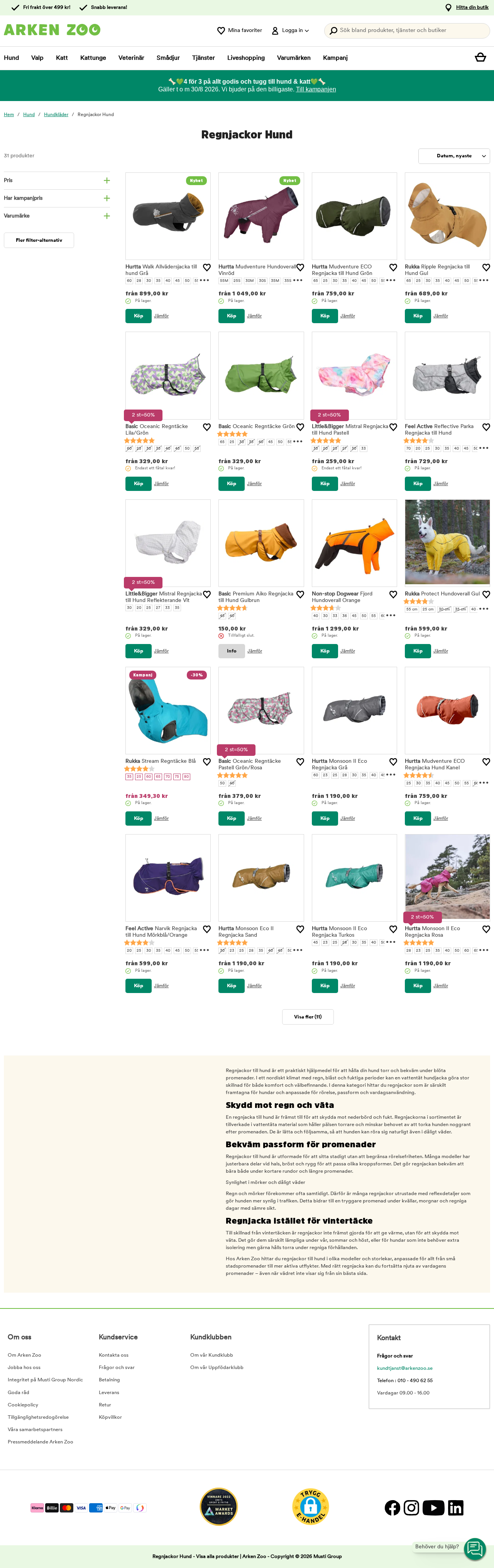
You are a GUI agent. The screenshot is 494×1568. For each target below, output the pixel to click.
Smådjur (168, 58)
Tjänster (203, 58)
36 (344, 616)
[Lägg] (207, 267)
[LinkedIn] (455, 1508)
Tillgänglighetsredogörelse (38, 1417)
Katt (62, 58)
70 (408, 449)
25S (236, 281)
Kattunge (93, 58)
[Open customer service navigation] (475, 1549)
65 (315, 281)
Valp (37, 58)
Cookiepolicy (23, 1405)
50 (187, 281)
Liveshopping (246, 58)
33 (363, 449)
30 (148, 281)
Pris (8, 181)
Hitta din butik (472, 7)
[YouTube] (433, 1508)
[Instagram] (411, 1508)
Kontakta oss (114, 1355)
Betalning (109, 1380)
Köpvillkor (110, 1417)
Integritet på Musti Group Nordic (45, 1380)
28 (139, 281)
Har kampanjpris (23, 198)
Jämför (161, 316)
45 (177, 281)
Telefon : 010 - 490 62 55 (405, 1380)
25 (325, 281)
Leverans (109, 1392)
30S (262, 281)
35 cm (460, 609)
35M (275, 281)
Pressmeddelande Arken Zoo (40, 1442)
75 (177, 777)
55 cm (412, 609)
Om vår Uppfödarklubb (217, 1367)
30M (249, 281)
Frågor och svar (117, 1367)
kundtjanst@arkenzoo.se (405, 1368)
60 (129, 281)
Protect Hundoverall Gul (442, 594)
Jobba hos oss (24, 1367)
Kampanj (335, 58)
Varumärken (294, 58)
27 (344, 449)
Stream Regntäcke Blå (160, 761)
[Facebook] (392, 1508)
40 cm (476, 609)
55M (224, 281)
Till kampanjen (316, 89)
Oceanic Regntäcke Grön (256, 427)
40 (168, 281)
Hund (11, 58)
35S (287, 281)
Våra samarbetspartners (35, 1429)
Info (232, 651)
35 (158, 281)
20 (325, 449)
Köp (138, 316)
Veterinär (131, 58)
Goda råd (18, 1392)
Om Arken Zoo (24, 1355)
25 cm (428, 609)
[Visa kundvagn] (482, 58)
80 (186, 777)
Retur (105, 1405)
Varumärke (17, 216)
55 (197, 281)
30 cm (444, 609)
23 (325, 775)
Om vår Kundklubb (211, 1355)
